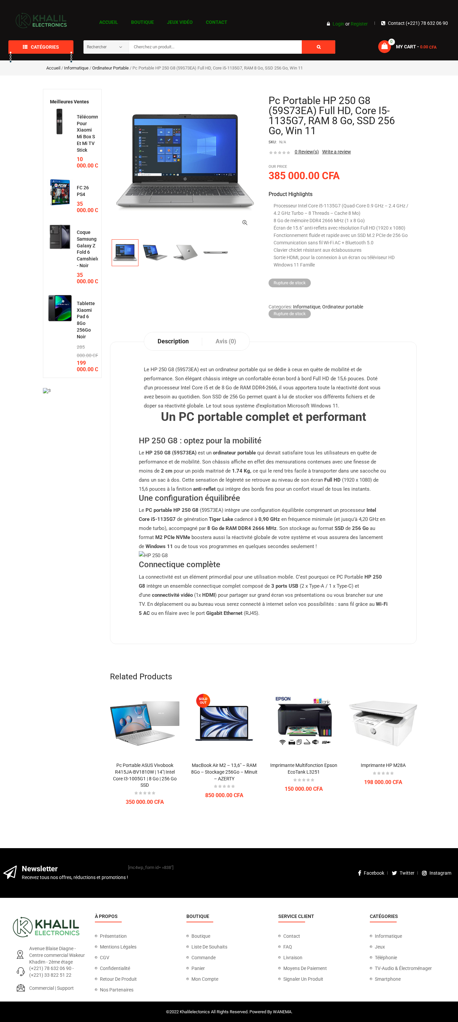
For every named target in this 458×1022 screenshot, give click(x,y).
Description (173, 341)
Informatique (76, 67)
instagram (440, 873)
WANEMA (282, 1011)
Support (65, 988)
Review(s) (307, 151)
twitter (407, 873)
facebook (374, 873)
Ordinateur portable (110, 67)
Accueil (53, 67)
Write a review (336, 151)
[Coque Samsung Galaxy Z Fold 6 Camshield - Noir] (60, 237)
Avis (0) (226, 341)
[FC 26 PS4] (60, 192)
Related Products (141, 676)
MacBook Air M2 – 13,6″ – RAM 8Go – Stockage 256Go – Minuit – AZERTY (224, 772)
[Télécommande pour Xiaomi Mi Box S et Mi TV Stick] (60, 121)
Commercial (41, 988)
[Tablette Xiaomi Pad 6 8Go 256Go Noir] (60, 308)
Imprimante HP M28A (383, 765)
